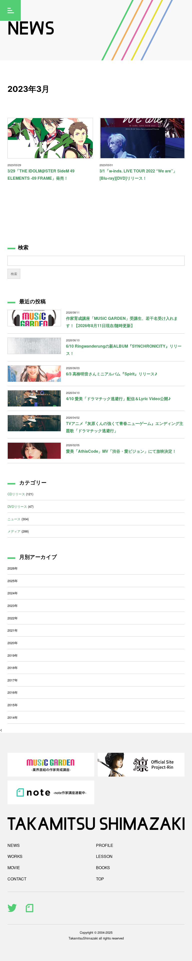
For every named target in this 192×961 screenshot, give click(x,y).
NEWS (14, 845)
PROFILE (104, 845)
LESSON (104, 856)
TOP (100, 879)
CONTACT (17, 879)
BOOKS (103, 867)
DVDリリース (17, 506)
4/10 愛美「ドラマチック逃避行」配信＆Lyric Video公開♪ (118, 398)
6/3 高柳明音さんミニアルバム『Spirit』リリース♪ (111, 374)
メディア (14, 531)
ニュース (14, 519)
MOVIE (14, 867)
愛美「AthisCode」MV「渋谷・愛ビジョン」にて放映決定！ (121, 451)
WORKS (15, 856)
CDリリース (16, 494)
